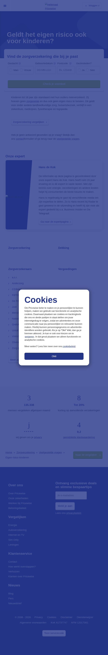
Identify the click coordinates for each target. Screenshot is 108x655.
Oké (54, 356)
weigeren (29, 336)
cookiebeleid (69, 346)
